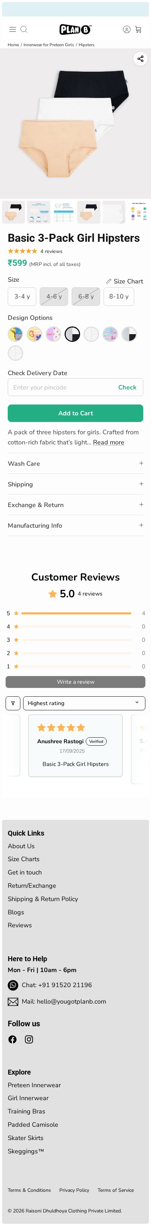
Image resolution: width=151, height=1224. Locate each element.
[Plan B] (75, 29)
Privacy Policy (74, 1190)
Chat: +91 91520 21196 (57, 985)
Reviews (20, 925)
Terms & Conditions (29, 1190)
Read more (108, 442)
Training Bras (26, 1111)
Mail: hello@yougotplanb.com (64, 1001)
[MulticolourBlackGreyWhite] (72, 334)
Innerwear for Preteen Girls (49, 45)
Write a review (75, 682)
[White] (91, 334)
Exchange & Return (36, 505)
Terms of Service (116, 1190)
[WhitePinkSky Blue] (110, 334)
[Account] (123, 29)
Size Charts (24, 859)
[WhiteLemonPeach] (34, 334)
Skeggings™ (26, 1151)
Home (13, 45)
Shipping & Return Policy (43, 899)
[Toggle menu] (12, 29)
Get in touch (25, 872)
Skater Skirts (26, 1138)
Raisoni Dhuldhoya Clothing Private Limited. (74, 1211)
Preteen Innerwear (34, 1085)
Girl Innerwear (28, 1098)
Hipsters (86, 45)
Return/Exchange (32, 885)
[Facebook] (12, 1039)
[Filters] (13, 703)
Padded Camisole (33, 1124)
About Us (21, 846)
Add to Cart (75, 413)
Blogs (16, 912)
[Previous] (12, 9)
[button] (124, 281)
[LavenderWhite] (53, 334)
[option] (75, 123)
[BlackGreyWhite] (129, 334)
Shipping (20, 484)
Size (13, 279)
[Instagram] (29, 1039)
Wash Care (24, 463)
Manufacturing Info (35, 525)
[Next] (138, 9)
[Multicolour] (15, 334)
